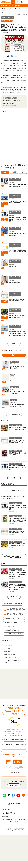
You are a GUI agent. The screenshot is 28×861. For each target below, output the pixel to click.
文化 (20, 9)
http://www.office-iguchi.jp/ (9, 105)
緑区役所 (7, 651)
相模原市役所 (9, 645)
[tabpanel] (14, 43)
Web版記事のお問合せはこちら (14, 634)
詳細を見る (13, 772)
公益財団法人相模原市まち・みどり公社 (15, 661)
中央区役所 (8, 648)
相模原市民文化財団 (10, 657)
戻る (3, 12)
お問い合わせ (15, 804)
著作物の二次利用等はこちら (13, 622)
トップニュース (12, 9)
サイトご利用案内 (20, 820)
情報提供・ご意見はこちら (12, 618)
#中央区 (4, 112)
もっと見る (13, 343)
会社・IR (17, 2)
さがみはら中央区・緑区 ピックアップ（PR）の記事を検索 (13, 557)
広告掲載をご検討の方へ (10, 813)
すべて (3, 9)
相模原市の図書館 (10, 654)
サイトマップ (14, 821)
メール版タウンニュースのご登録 (13, 744)
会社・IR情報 (6, 809)
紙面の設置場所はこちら (12, 630)
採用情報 (5, 816)
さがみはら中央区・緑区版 (10, 6)
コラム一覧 (13, 597)
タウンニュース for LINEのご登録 (13, 739)
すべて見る (14, 478)
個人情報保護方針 (8, 820)
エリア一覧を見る (14, 414)
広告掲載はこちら (10, 626)
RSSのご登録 (13, 785)
